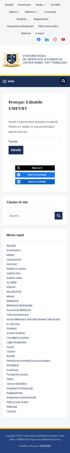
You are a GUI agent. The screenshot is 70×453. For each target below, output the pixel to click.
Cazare (11, 351)
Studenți (21, 19)
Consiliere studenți (18, 337)
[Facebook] (38, 39)
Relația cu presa (16, 268)
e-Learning (50, 11)
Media (39, 4)
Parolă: (14, 141)
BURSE (11, 356)
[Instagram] (55, 39)
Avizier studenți (16, 333)
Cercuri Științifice (17, 383)
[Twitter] (47, 39)
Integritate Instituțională (20, 26)
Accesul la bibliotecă (19, 310)
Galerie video (14, 277)
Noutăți (9, 4)
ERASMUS (13, 365)
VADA (10, 379)
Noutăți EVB (14, 291)
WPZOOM (45, 446)
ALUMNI (55, 4)
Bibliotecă (30, 11)
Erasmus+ (13, 370)
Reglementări (41, 19)
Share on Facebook (37, 175)
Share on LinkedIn (37, 181)
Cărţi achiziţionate (18, 314)
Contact (39, 33)
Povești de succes (17, 374)
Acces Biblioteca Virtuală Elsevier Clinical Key (33, 319)
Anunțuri (12, 264)
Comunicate (14, 259)
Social (10, 347)
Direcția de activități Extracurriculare (28, 360)
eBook (10, 296)
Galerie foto (14, 273)
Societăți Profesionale (20, 388)
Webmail (26, 33)
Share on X (37, 168)
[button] (8, 81)
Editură (13, 11)
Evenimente (24, 4)
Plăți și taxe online (48, 26)
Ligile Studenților (17, 342)
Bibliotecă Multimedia (19, 305)
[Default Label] (63, 39)
